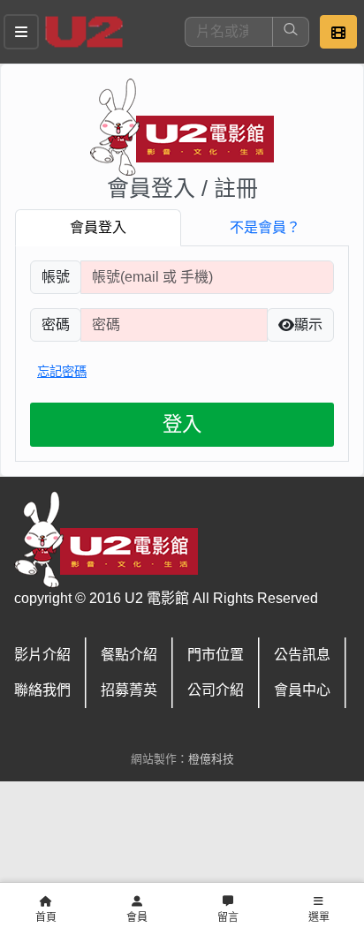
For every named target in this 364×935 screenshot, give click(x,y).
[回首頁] (84, 32)
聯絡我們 (42, 689)
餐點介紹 (129, 654)
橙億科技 (211, 758)
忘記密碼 (62, 372)
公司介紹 (215, 689)
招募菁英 (129, 689)
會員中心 (302, 689)
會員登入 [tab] (98, 227)
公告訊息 (302, 654)
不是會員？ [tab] (265, 227)
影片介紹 (42, 654)
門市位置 (215, 654)
